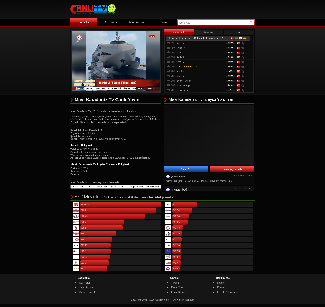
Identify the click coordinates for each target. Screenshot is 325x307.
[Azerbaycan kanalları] (236, 38)
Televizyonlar (179, 32)
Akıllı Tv (181, 57)
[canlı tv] (93, 15)
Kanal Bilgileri (178, 292)
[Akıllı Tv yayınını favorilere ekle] (243, 57)
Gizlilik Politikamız (227, 292)
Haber (181, 38)
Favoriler (239, 32)
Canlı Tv (83, 21)
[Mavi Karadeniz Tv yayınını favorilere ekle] (243, 66)
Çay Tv (180, 62)
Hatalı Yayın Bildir (232, 169)
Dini (218, 38)
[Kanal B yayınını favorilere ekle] (243, 47)
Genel (172, 38)
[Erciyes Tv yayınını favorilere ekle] (243, 90)
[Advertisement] (186, 8)
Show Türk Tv (184, 80)
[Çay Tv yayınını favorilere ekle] (243, 62)
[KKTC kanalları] (240, 38)
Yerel (225, 38)
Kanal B (180, 47)
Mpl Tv (180, 76)
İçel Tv (180, 43)
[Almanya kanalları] (244, 38)
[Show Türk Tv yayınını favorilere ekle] (243, 80)
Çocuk (209, 38)
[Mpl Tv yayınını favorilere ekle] (243, 76)
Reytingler (110, 21)
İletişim (221, 282)
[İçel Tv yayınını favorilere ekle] (243, 43)
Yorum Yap (186, 169)
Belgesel (199, 38)
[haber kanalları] (228, 47)
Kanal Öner (177, 287)
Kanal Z (180, 52)
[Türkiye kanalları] (232, 38)
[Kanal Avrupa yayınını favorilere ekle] (243, 85)
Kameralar (209, 32)
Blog (164, 21)
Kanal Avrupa (183, 85)
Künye (220, 287)
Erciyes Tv (182, 90)
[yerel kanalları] (228, 90)
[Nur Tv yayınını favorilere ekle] (243, 71)
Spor (189, 38)
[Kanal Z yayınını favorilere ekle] (243, 52)
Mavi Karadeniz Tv (186, 66)
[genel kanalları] (228, 43)
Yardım (175, 282)
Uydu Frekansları (88, 292)
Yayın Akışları (137, 21)
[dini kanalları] (228, 71)
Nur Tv (180, 71)
